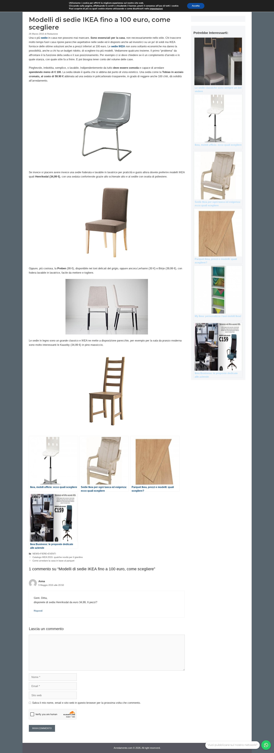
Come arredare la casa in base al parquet (53, 560)
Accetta (196, 5)
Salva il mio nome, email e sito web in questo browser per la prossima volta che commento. (86, 702)
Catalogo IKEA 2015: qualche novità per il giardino (58, 557)
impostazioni (156, 8)
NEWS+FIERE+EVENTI (44, 553)
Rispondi (38, 610)
